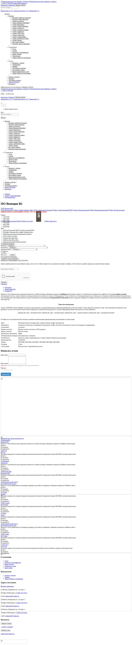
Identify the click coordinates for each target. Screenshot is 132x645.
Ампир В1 (4, 463)
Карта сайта (8, 568)
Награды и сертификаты (20, 52)
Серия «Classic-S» (18, 28)
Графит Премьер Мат (26, 232)
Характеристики (10, 289)
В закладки (4, 257)
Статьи (14, 51)
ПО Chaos (4, 536)
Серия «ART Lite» (18, 33)
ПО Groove (4, 504)
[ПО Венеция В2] (7, 208)
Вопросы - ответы (18, 63)
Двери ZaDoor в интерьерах (21, 58)
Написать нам (6, 630)
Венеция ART (5, 473)
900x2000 (6, 226)
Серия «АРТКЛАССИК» (20, 38)
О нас (14, 49)
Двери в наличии (18, 21)
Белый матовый (20, 242)
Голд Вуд (14, 236)
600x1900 (6, 219)
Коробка (3, 246)
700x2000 (6, 223)
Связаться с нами (10, 566)
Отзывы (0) (8, 291)
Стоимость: (4, 251)
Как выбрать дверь (18, 70)
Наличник (4, 247)
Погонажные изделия (8, 244)
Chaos (3, 515)
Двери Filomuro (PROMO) (20, 23)
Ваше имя (4, 355)
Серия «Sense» (17, 40)
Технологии (16, 56)
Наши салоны (16, 54)
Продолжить (6, 374)
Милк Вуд (14, 240)
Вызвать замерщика (7, 586)
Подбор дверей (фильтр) (20, 19)
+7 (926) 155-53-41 (21, 593)
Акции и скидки (10, 575)
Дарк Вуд (14, 238)
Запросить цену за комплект (10, 258)
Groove (3, 494)
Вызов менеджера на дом (20, 71)
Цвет (2, 228)
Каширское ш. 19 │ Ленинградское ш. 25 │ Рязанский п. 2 (20, 11)
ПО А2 (3, 452)
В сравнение (13, 257)
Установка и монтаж (19, 68)
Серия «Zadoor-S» (18, 31)
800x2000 (6, 225)
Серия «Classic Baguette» (20, 26)
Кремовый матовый (24, 234)
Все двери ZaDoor (18, 42)
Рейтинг (3, 368)
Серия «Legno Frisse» (19, 37)
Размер (3, 215)
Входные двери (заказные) (21, 44)
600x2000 (6, 221)
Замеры (14, 66)
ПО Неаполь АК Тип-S (8, 484)
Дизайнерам (16, 65)
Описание (8, 287)
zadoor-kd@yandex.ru (12, 596)
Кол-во (3, 255)
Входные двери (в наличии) (21, 17)
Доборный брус (6, 249)
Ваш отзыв (4, 363)
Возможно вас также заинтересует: (12, 438)
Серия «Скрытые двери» (20, 30)
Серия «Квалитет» (18, 24)
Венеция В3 (5, 442)
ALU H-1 (4, 546)
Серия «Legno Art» (18, 35)
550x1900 (6, 217)
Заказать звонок (6, 623)
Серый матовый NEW (26, 230)
